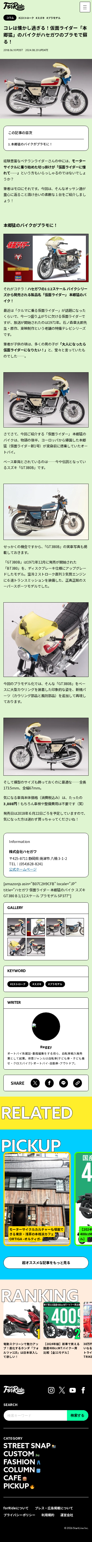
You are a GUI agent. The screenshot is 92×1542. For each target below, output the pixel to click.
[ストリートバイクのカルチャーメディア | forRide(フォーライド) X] (62, 1389)
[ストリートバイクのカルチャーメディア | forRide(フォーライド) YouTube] (72, 1389)
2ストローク (27, 18)
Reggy (46, 1046)
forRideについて (16, 1508)
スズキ (41, 18)
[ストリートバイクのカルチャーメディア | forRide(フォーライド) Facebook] (83, 1389)
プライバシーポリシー (19, 1515)
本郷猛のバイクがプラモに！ (32, 144)
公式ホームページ (23, 869)
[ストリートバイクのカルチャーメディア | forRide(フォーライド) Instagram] (51, 1389)
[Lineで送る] (63, 1083)
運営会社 (66, 1515)
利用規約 (47, 1515)
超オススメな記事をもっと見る (46, 1262)
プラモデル (54, 18)
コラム (10, 17)
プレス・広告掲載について (54, 1508)
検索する (77, 1415)
